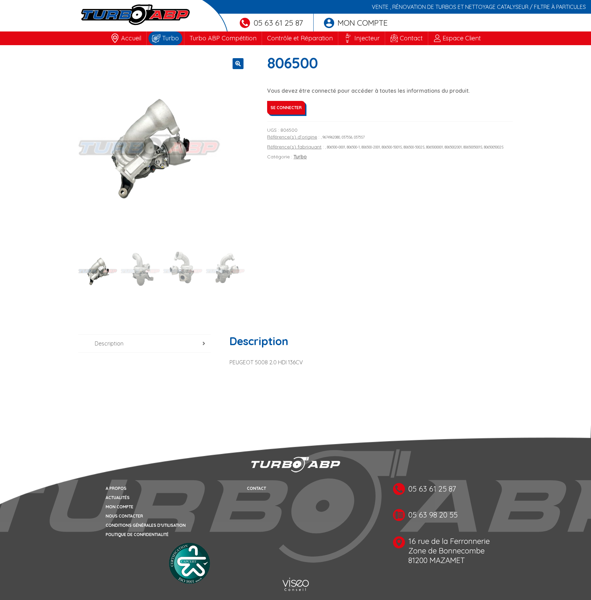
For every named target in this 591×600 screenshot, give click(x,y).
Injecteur (367, 38)
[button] (238, 63)
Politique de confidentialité (137, 534)
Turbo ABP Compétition (223, 38)
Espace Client (462, 38)
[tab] (144, 344)
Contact (411, 38)
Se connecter (286, 107)
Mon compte (363, 23)
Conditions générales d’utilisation (146, 525)
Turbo (170, 38)
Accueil (131, 38)
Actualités (118, 497)
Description (109, 343)
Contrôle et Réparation (300, 38)
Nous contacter (124, 516)
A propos (116, 488)
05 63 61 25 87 (278, 23)
